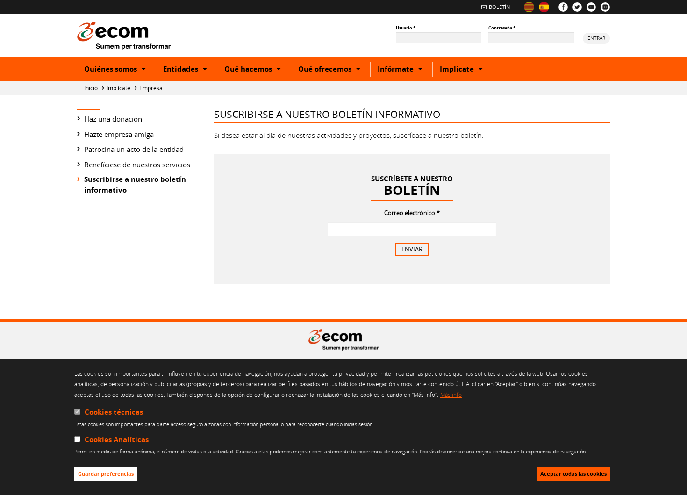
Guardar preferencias (106, 474)
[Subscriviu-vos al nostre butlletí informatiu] (529, 7)
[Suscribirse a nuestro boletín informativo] (544, 7)
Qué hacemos (257, 70)
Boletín (499, 6)
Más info (451, 394)
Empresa (151, 88)
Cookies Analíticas (117, 440)
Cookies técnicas (114, 412)
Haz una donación (113, 118)
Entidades (190, 70)
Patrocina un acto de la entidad (134, 149)
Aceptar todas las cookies (573, 474)
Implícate (466, 70)
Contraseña (501, 28)
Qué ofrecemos (334, 70)
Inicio (91, 88)
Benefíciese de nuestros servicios (137, 164)
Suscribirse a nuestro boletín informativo (135, 184)
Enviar (415, 248)
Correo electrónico (412, 212)
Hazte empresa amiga (119, 134)
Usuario (405, 28)
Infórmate (405, 70)
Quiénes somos (120, 70)
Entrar (596, 38)
